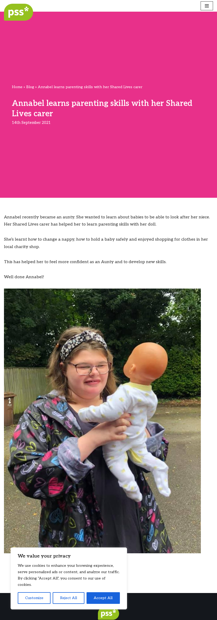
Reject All (68, 598)
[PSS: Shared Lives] (20, 12)
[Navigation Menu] (207, 5)
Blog (30, 87)
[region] (69, 578)
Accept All (103, 598)
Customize (34, 598)
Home (17, 87)
